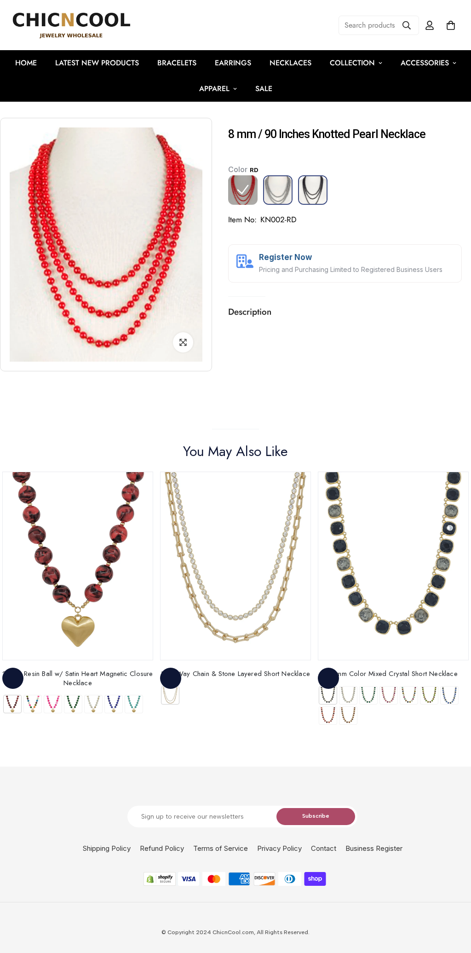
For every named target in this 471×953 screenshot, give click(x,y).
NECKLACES (290, 63)
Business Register (373, 848)
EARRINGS (233, 63)
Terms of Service (220, 848)
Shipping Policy (107, 848)
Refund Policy (162, 848)
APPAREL (214, 88)
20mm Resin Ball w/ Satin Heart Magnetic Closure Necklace (77, 678)
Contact (323, 848)
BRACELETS (176, 63)
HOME (26, 63)
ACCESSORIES (425, 63)
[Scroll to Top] (453, 902)
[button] (450, 25)
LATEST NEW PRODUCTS (97, 63)
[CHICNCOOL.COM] (71, 25)
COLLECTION (352, 63)
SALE (263, 88)
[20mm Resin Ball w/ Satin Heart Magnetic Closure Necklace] (77, 566)
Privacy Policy (279, 848)
